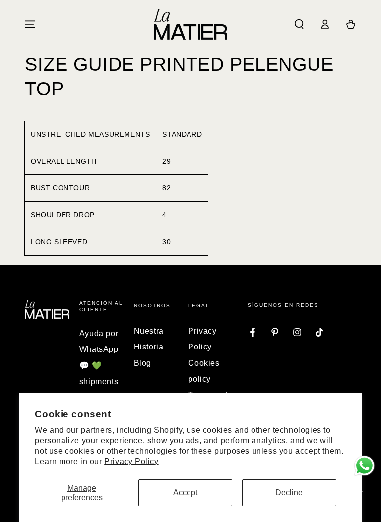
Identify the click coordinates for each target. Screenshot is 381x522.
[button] (299, 24)
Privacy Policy (131, 461)
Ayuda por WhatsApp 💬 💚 (99, 349)
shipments (98, 381)
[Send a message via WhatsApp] (364, 465)
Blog (142, 363)
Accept (185, 492)
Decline (289, 492)
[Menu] (30, 24)
